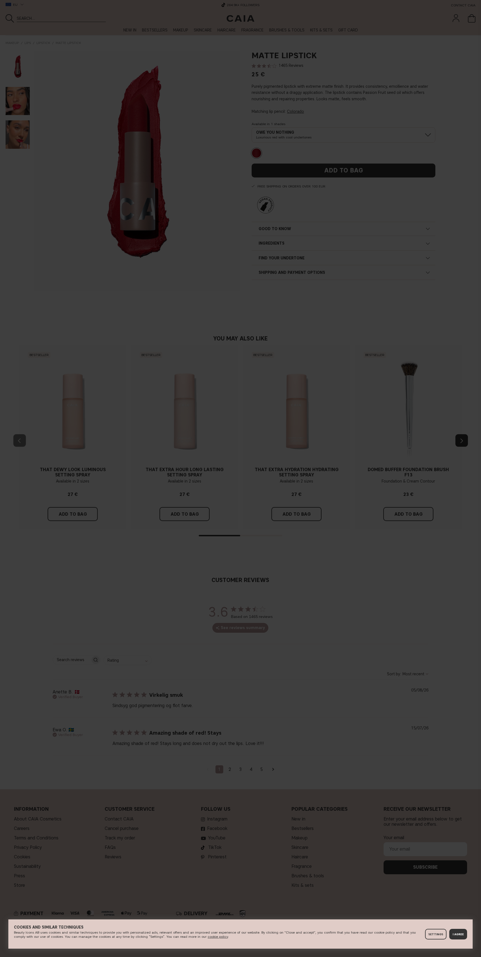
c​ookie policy (218, 936)
